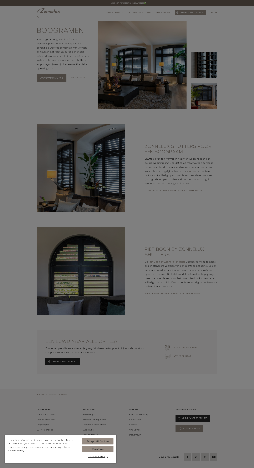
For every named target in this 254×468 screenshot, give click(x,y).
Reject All (98, 449)
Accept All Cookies (98, 441)
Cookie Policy (16, 450)
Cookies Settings (98, 456)
